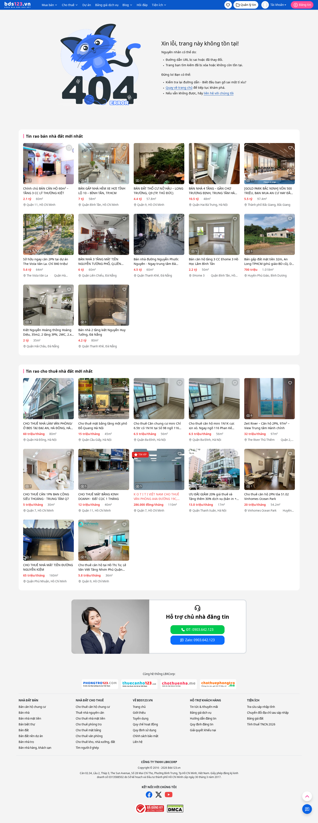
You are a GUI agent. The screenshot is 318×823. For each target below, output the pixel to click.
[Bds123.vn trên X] (158, 794)
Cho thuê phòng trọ (89, 724)
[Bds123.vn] (18, 5)
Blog (125, 5)
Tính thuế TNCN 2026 (261, 724)
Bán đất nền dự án (31, 736)
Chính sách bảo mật (145, 736)
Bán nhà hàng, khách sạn (35, 748)
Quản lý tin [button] (248, 5)
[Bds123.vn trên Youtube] (168, 795)
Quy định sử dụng (144, 730)
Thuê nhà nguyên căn (90, 713)
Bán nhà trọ (26, 742)
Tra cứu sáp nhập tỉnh (261, 707)
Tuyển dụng (140, 718)
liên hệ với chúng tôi (219, 93)
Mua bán (48, 5)
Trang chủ (139, 707)
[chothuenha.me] (179, 684)
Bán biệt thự (27, 724)
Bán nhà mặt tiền (30, 718)
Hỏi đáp (142, 5)
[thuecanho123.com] (139, 684)
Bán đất (24, 730)
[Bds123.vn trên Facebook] (149, 794)
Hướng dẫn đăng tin (203, 718)
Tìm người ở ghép (87, 748)
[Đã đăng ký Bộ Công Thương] (149, 808)
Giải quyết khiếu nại (203, 730)
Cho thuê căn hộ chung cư (93, 707)
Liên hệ (138, 742)
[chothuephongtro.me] (218, 684)
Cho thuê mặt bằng (88, 730)
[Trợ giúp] (307, 809)
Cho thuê (68, 5)
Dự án (86, 5)
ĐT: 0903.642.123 (200, 629)
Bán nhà (24, 713)
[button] (228, 5)
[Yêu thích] (69, 148)
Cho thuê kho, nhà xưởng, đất (95, 742)
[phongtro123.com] (100, 684)
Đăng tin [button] (305, 5)
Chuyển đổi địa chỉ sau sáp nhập (268, 713)
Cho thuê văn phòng (89, 736)
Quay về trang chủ (179, 87)
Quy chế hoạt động (145, 724)
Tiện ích (157, 5)
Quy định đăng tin (201, 724)
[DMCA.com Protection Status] (175, 808)
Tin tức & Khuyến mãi (204, 707)
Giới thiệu (139, 713)
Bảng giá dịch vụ (106, 5)
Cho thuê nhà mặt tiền (90, 718)
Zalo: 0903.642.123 (200, 640)
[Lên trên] (307, 796)
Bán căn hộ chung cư (32, 707)
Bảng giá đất (255, 718)
